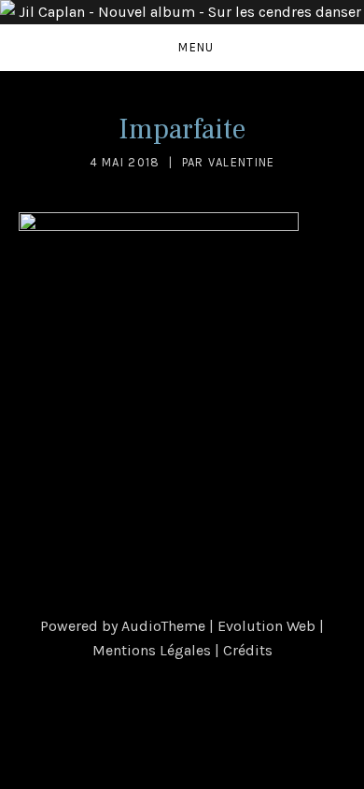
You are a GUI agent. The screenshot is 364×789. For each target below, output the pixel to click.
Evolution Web (266, 626)
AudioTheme (163, 626)
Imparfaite (182, 129)
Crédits (248, 650)
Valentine (241, 162)
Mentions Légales (151, 650)
